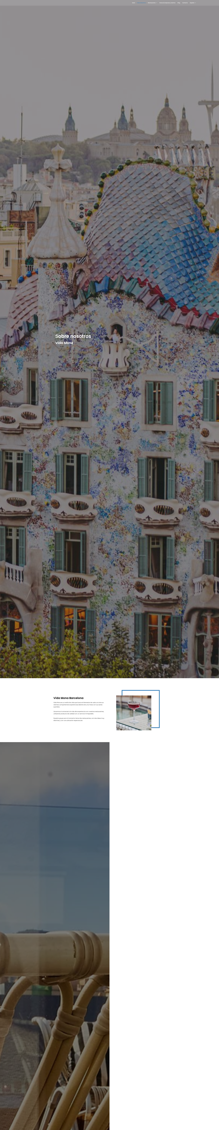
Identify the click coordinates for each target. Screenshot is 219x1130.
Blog (179, 3)
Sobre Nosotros (141, 3)
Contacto (185, 3)
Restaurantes (152, 3)
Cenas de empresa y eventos (167, 3)
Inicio (133, 3)
